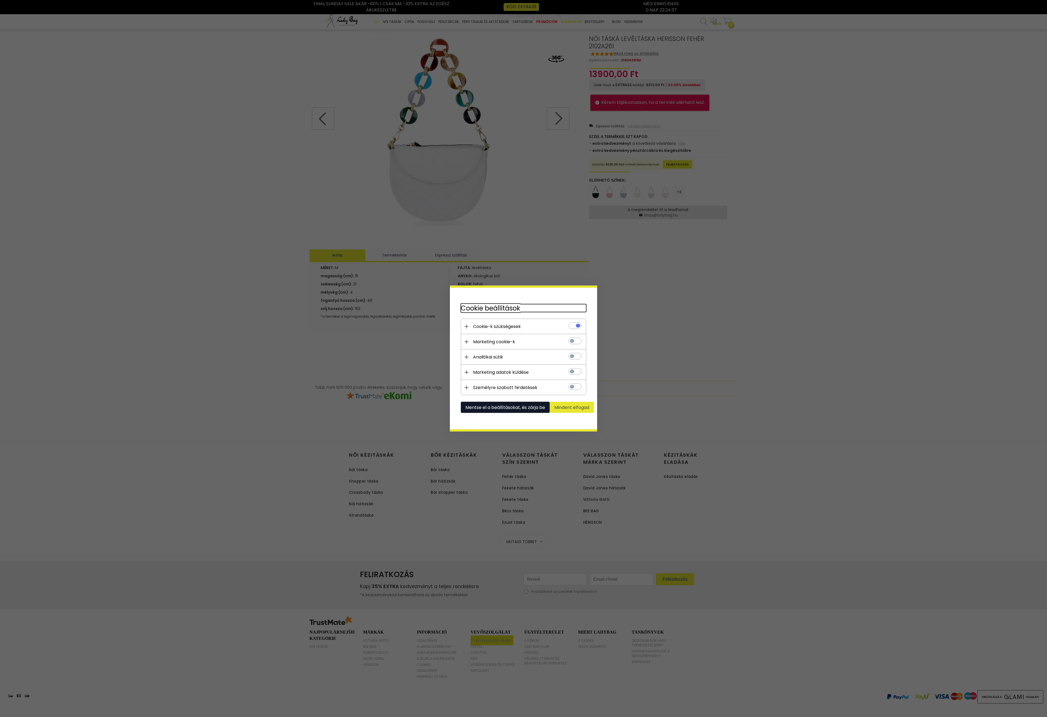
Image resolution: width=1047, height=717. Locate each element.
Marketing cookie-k (494, 342)
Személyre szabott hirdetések (505, 387)
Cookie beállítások (490, 308)
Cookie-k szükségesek (497, 326)
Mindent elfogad (571, 407)
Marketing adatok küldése (501, 372)
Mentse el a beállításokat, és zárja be (505, 407)
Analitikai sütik (488, 357)
